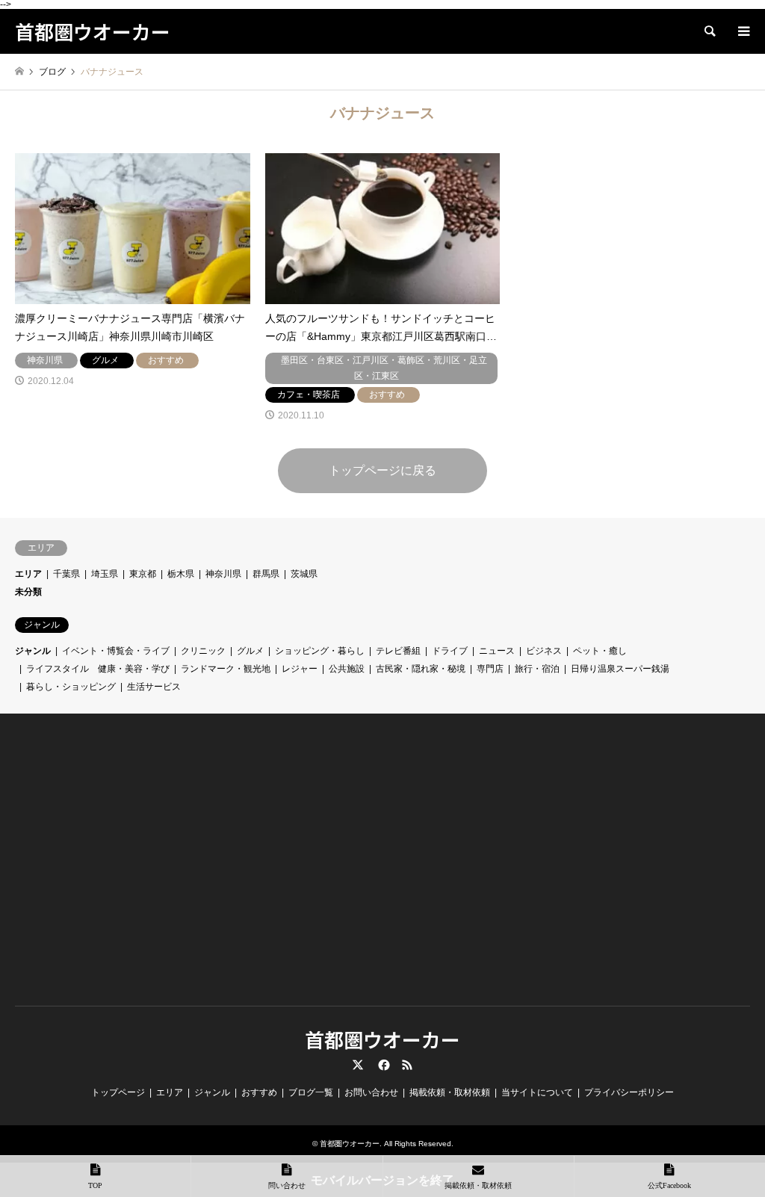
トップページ (118, 1092)
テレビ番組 (398, 651)
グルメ (250, 651)
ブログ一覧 (310, 1092)
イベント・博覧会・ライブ (116, 651)
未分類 (28, 592)
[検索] (709, 31)
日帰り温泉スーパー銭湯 (620, 669)
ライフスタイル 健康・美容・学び (98, 669)
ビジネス (544, 651)
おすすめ (259, 1092)
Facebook (382, 1065)
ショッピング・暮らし (320, 651)
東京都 (142, 574)
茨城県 (304, 574)
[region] (130, 870)
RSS (407, 1065)
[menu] (742, 31)
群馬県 (266, 574)
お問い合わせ (371, 1092)
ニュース (497, 651)
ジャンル (33, 651)
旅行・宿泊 (537, 669)
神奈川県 (223, 574)
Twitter (358, 1065)
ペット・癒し (600, 651)
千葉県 (66, 574)
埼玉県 (104, 574)
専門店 (490, 669)
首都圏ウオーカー (382, 1039)
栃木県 (180, 574)
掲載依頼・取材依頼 (449, 1092)
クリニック (203, 651)
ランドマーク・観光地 (225, 669)
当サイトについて (537, 1092)
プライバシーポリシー (629, 1092)
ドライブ (450, 651)
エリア (28, 574)
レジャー (300, 669)
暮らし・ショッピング (71, 686)
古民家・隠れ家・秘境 (420, 669)
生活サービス (154, 686)
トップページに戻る (382, 470)
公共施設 (347, 669)
